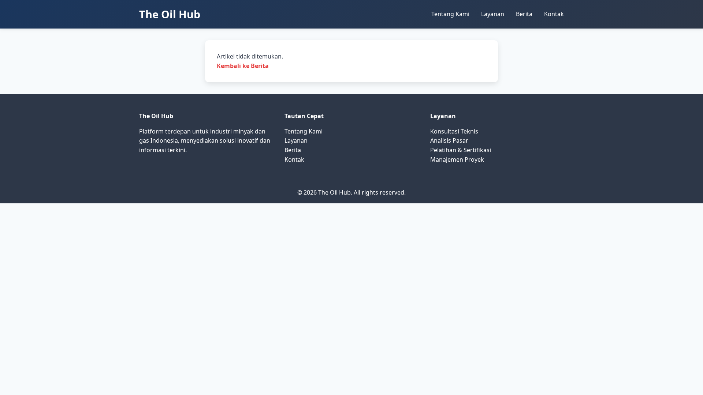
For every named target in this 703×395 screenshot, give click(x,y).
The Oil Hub (169, 14)
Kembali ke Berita (243, 66)
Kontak (554, 14)
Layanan (492, 14)
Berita (524, 14)
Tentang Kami (450, 14)
